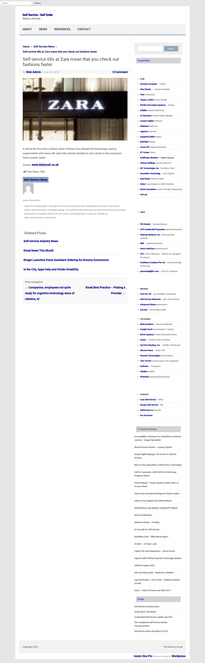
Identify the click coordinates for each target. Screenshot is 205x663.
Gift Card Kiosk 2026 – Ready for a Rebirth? (154, 572)
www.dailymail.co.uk (45, 164)
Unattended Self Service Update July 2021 (153, 617)
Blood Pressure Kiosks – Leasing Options (153, 447)
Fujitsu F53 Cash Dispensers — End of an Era (154, 551)
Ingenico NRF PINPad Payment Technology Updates (157, 558)
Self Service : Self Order (38, 14)
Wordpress (178, 656)
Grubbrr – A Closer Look (145, 544)
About (27, 29)
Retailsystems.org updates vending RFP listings (156, 508)
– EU (151, 405)
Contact (84, 29)
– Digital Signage (157, 157)
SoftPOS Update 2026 (144, 565)
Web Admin (33, 72)
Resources (62, 29)
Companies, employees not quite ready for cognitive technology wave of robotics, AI (49, 293)
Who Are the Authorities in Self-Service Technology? (158, 465)
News (43, 29)
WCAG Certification (143, 515)
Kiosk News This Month (39, 250)
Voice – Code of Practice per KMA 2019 (152, 590)
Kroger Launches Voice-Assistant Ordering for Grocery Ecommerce (66, 260)
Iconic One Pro (143, 656)
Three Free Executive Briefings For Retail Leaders (157, 493)
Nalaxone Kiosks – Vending (146, 522)
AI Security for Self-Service (146, 529)
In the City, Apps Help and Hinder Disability (51, 269)
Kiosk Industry (148, 429)
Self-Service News (35, 179)
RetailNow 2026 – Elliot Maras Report (151, 536)
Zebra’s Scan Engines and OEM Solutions (153, 501)
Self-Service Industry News (41, 241)
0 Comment (120, 72)
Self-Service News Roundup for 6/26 (151, 631)
